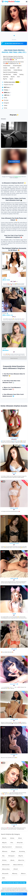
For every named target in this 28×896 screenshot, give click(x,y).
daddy (15, 74)
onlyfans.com (17, 176)
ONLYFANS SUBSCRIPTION (14, 43)
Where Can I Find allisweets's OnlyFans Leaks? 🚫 (12, 388)
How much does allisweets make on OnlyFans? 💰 (14, 374)
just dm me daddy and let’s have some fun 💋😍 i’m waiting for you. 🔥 (13, 62)
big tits (5, 79)
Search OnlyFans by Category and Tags (14, 882)
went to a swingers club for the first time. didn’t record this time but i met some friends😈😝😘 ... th (13, 58)
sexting (21, 74)
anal (18, 76)
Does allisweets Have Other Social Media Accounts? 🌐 (13, 395)
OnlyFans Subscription (11, 82)
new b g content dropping (10, 72)
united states (6, 65)
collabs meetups (18, 70)
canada (5, 68)
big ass (13, 76)
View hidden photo (14, 161)
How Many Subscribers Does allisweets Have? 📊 (11, 381)
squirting (5, 76)
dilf (18, 68)
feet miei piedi (7, 74)
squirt (11, 79)
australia (12, 68)
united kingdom (17, 65)
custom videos (7, 70)
